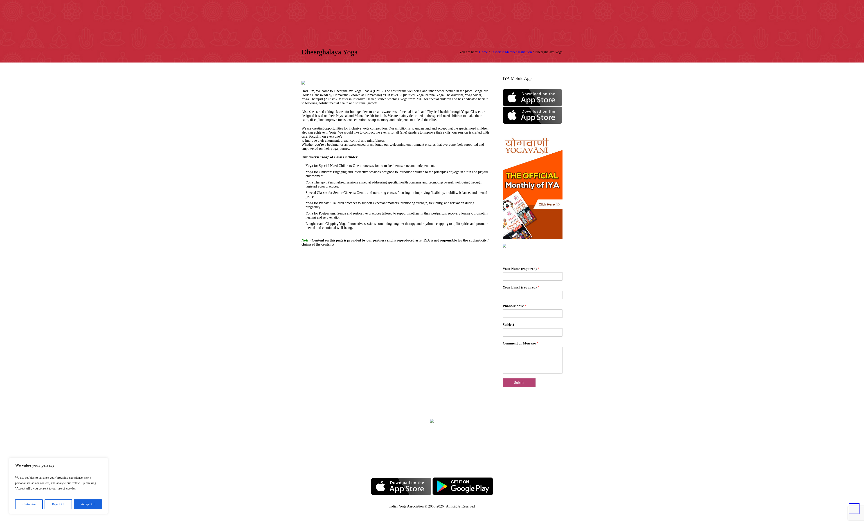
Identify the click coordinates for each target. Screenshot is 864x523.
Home (483, 52)
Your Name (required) (521, 269)
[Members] (535, 16)
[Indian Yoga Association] (432, 421)
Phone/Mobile (514, 306)
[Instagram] (439, 456)
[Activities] (542, 16)
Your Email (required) (521, 287)
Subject (508, 324)
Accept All (87, 504)
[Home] (522, 16)
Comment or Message (520, 343)
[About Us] (528, 16)
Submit (519, 382)
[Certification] (560, 16)
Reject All (58, 504)
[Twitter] (426, 456)
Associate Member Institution (511, 52)
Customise (29, 504)
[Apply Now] (555, 16)
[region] (58, 486)
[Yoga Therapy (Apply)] (549, 16)
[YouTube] (453, 456)
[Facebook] (412, 456)
